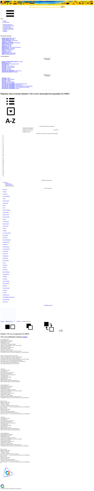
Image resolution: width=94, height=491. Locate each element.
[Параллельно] (10, 331)
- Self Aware (7, 41)
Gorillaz (4, 191)
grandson (5, 285)
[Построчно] (29, 331)
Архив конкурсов (7, 26)
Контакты (5, 31)
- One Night (12, 61)
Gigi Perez (5, 237)
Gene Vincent (6, 260)
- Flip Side (10, 71)
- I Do (5, 64)
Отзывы (5, 30)
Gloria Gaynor (6, 214)
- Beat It (7, 43)
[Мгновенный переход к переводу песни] (10, 115)
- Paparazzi (6, 51)
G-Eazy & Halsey (6, 210)
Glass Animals (6, 223)
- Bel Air (6, 62)
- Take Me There (7, 44)
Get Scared (5, 301)
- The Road (6, 69)
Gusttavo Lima (6, 294)
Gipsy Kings (5, 226)
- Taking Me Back (8, 79)
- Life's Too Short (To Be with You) (15, 87)
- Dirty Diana (8, 48)
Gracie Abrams (6, 246)
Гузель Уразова (6, 288)
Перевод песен (6, 22)
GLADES (18, 321)
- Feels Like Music (8, 66)
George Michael (6, 196)
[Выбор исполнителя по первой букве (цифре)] (10, 125)
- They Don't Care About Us (11, 47)
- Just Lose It (6, 50)
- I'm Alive (6, 68)
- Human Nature (9, 53)
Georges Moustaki (6, 239)
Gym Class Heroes (7, 232)
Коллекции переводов (8, 27)
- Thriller (6, 78)
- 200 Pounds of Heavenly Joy (14, 83)
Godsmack (5, 244)
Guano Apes (5, 251)
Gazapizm (5, 278)
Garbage (5, 230)
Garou (4, 262)
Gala (4, 207)
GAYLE (5, 292)
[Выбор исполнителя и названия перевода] (10, 105)
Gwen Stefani (6, 212)
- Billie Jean (8, 39)
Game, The (5, 253)
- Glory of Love (11, 70)
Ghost (4, 205)
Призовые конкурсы (7, 24)
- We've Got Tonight (8, 82)
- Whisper (6, 80)
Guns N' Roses (6, 200)
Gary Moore (5, 235)
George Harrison (6, 249)
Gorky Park (5, 203)
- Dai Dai (8, 38)
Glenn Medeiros (6, 271)
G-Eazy (4, 219)
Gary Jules (5, 269)
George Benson (6, 299)
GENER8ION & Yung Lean (9, 297)
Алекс (25, 337)
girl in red (5, 189)
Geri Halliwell (6, 221)
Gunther (4, 267)
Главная (5, 21)
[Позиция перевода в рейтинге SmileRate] (62, 331)
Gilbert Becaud (6, 242)
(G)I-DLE (5, 290)
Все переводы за (48, 89)
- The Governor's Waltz (10, 63)
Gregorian (5, 265)
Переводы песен (9, 321)
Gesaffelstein (5, 255)
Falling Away (8, 183)
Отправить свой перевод (8, 29)
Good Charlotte (6, 281)
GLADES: (5, 182)
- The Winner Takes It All (8, 54)
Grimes (4, 228)
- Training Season (7, 49)
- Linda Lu (10, 88)
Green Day (5, 194)
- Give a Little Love (8, 67)
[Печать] (60, 331)
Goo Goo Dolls (6, 216)
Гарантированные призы (8, 25)
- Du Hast (6, 46)
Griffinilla (5, 276)
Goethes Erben (6, 274)
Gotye (4, 198)
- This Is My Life (8, 81)
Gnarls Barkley (6, 283)
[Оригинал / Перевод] (49, 331)
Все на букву (48, 305)
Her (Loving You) (9, 184)
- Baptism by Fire (12, 84)
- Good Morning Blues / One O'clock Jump (17, 86)
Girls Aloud (5, 258)
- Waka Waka (11, 42)
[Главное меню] (10, 17)
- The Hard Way (10, 40)
